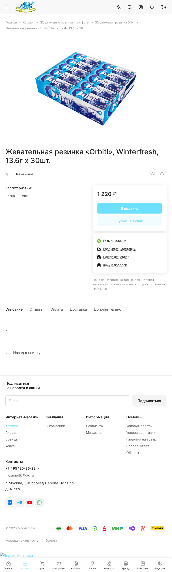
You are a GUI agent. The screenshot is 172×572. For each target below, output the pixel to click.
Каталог (11, 426)
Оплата (56, 309)
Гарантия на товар (141, 439)
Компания (54, 417)
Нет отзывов (24, 174)
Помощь (134, 417)
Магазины (94, 432)
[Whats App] (39, 502)
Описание (14, 309)
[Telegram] (19, 502)
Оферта (51, 540)
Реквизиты (94, 426)
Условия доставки (140, 432)
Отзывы (36, 309)
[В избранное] (152, 173)
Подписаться (149, 400)
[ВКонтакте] (9, 502)
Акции (10, 432)
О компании (55, 426)
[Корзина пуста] (163, 7)
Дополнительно (107, 309)
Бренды (11, 439)
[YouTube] (29, 502)
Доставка (78, 309)
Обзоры (132, 453)
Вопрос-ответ (137, 446)
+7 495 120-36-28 (20, 468)
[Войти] (141, 7)
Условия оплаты (139, 426)
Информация (97, 417)
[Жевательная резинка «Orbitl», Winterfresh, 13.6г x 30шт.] (86, 89)
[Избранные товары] (152, 7)
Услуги (10, 446)
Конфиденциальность (21, 540)
